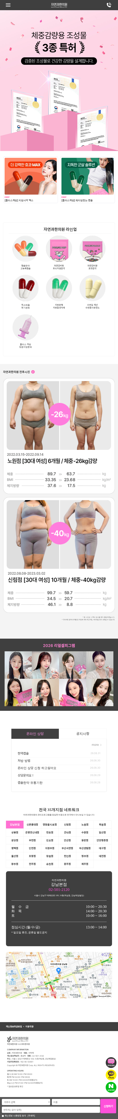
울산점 (14, 856)
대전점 (102, 856)
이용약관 (29, 1026)
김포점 (49, 840)
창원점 (49, 856)
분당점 (14, 840)
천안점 (67, 856)
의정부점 (49, 848)
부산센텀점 (85, 848)
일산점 (102, 832)
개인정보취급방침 (14, 1026)
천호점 (49, 832)
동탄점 (84, 840)
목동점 (102, 824)
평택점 (14, 848)
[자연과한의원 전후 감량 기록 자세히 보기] (33, 372)
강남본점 (15, 824)
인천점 (32, 848)
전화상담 (109, 4)
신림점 (67, 824)
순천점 (49, 864)
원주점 (67, 864)
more (96, 745)
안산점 (67, 840)
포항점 (32, 856)
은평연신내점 (32, 832)
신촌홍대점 (32, 824)
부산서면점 (67, 848)
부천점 (32, 840)
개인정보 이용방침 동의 (15, 1115)
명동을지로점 (50, 824)
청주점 (84, 856)
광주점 (14, 864)
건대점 (67, 832)
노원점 (84, 824)
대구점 (102, 848)
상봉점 (14, 832)
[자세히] (31, 1115)
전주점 (32, 864)
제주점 (84, 864)
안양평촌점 (102, 840)
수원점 (84, 832)
